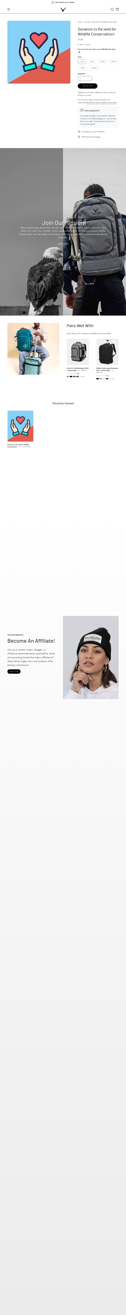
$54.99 (83, 370)
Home (80, 22)
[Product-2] (35, 357)
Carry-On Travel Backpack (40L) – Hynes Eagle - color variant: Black (71, 376)
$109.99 (99, 372)
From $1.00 (26, 447)
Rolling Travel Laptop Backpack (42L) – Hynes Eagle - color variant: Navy (107, 378)
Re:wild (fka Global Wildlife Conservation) (102, 102)
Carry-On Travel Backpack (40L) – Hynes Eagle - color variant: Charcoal (74, 376)
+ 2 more (82, 376)
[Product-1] (25, 346)
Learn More (63, 243)
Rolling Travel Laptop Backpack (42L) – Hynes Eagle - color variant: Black (97, 378)
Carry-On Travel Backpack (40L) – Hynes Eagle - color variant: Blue (77, 376)
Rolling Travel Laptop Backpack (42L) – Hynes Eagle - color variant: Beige (104, 378)
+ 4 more (111, 378)
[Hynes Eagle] (63, 9)
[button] (112, 9)
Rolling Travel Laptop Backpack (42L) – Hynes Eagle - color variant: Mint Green (101, 378)
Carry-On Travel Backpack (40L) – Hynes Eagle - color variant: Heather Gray (68, 376)
